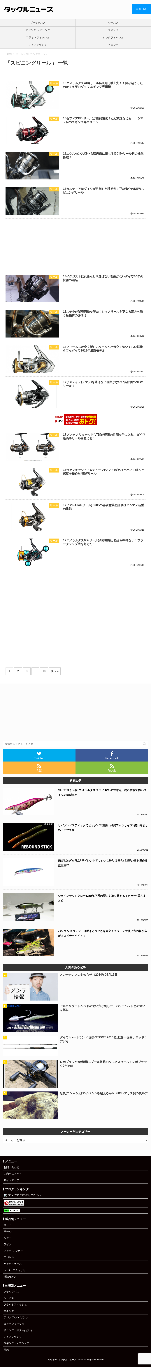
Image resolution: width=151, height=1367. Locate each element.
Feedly (112, 771)
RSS (39, 771)
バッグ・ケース (13, 1263)
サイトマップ (11, 1180)
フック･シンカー (13, 1250)
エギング (9, 1310)
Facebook (112, 758)
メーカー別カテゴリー (75, 1131)
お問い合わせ (11, 1167)
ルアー (7, 1237)
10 (44, 671)
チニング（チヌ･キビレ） (18, 1330)
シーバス (9, 1298)
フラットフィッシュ (37, 37)
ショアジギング (38, 44)
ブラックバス (37, 22)
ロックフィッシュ (14, 1323)
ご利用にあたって (14, 1173)
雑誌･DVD (9, 1276)
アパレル (9, 1257)
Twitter (39, 758)
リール (7, 1231)
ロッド (7, 1225)
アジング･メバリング (38, 30)
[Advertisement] (75, 243)
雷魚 (6, 1349)
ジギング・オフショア (16, 1343)
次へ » (55, 671)
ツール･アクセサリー (16, 1270)
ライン (7, 1244)
